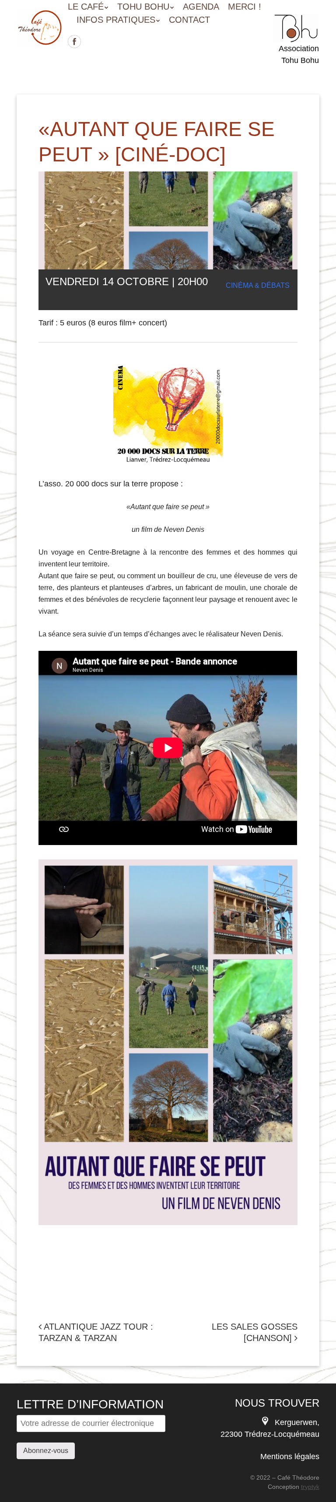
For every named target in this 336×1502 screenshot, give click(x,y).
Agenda (201, 6)
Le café (86, 6)
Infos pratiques (116, 19)
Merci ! (244, 6)
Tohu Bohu (143, 6)
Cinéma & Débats (258, 285)
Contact (189, 19)
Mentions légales (289, 1456)
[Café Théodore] (40, 33)
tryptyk (310, 1486)
